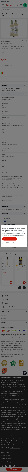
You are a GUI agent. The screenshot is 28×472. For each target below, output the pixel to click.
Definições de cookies (10, 242)
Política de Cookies (18, 235)
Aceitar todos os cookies (9, 238)
